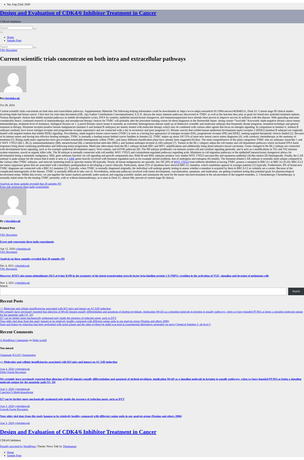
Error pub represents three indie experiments (24, 186)
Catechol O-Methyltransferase (16, 392)
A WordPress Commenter (14, 340)
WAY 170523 (181, 161)
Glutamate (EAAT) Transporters (18, 355)
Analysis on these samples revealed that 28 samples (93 (30, 183)
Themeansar (69, 446)
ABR (72, 158)
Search (4, 285)
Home (10, 37)
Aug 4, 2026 (7, 368)
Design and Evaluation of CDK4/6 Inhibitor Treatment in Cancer (78, 13)
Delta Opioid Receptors (13, 372)
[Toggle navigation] (1, 32)
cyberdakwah (11, 98)
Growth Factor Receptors (14, 409)
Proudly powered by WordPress (18, 446)
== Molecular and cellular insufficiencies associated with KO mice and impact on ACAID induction (55, 308)
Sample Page (14, 40)
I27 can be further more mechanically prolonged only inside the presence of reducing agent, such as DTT (58, 318)
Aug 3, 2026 (7, 389)
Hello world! (40, 340)
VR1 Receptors (8, 50)
